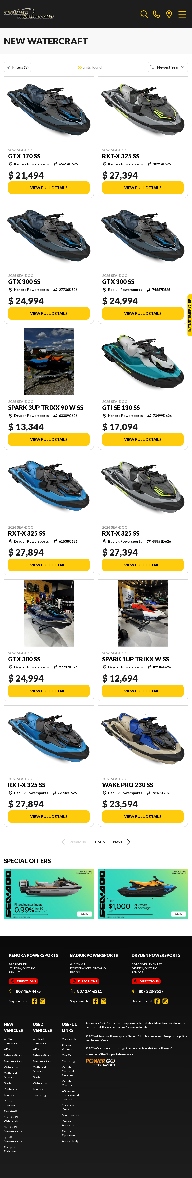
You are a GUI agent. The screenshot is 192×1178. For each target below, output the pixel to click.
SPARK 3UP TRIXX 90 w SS (46, 407)
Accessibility (70, 1141)
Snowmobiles (13, 1061)
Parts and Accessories (70, 1123)
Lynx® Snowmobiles (13, 1139)
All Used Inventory (39, 1041)
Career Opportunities (71, 1133)
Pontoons (10, 1089)
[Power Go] (130, 1062)
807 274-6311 (89, 991)
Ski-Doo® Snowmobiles (13, 1129)
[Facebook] (35, 1001)
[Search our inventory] (144, 13)
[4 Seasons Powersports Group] (29, 14)
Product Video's (67, 1047)
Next (117, 841)
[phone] (157, 13)
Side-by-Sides (13, 1055)
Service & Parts (68, 1107)
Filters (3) (20, 67)
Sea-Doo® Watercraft (11, 1119)
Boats (8, 1083)
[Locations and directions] (169, 13)
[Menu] (182, 14)
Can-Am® (11, 1111)
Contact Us (69, 1039)
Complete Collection (11, 1149)
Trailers (9, 1095)
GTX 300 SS (24, 281)
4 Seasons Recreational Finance (70, 1095)
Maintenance (71, 1115)
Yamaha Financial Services (68, 1071)
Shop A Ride (114, 1054)
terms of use (99, 1040)
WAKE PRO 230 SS (127, 784)
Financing (39, 1095)
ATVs (7, 1049)
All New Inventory (10, 1041)
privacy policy (178, 1036)
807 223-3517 (151, 991)
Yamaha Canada (67, 1083)
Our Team (69, 1055)
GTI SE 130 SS (121, 407)
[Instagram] (43, 1001)
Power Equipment (11, 1103)
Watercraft (11, 1067)
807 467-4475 (28, 991)
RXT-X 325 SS (121, 156)
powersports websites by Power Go (151, 1048)
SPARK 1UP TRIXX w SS (135, 659)
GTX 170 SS (24, 156)
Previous (78, 841)
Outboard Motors (10, 1075)
